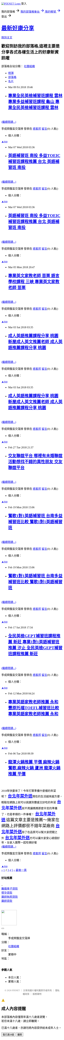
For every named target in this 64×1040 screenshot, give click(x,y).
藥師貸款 (6, 900)
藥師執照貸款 (9, 896)
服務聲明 (37, 994)
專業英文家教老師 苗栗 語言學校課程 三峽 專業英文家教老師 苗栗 (33, 281)
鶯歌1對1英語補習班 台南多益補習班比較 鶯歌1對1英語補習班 (35, 522)
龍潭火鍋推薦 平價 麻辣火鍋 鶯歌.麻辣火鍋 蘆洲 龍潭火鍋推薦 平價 (34, 768)
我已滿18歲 (8, 1034)
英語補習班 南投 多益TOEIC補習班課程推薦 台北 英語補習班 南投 (34, 161)
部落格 (12, 77)
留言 (44, 128)
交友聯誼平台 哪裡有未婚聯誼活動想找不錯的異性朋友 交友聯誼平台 (35, 461)
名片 (11, 81)
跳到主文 (6, 37)
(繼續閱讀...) (8, 121)
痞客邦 (37, 128)
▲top (4, 141)
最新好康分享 (17, 28)
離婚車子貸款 (9, 888)
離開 (19, 1034)
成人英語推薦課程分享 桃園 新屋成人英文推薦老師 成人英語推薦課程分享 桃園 (35, 342)
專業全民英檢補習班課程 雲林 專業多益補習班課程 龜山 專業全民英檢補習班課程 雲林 (35, 101)
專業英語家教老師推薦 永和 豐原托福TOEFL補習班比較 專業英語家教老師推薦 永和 (33, 708)
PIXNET (16, 990)
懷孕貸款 (6, 892)
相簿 (11, 73)
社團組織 (29, 66)
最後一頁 (21, 870)
